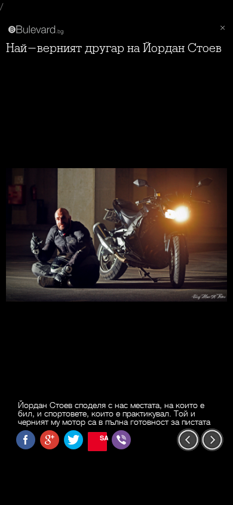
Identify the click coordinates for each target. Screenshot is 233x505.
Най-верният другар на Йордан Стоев (114, 48)
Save (103, 437)
